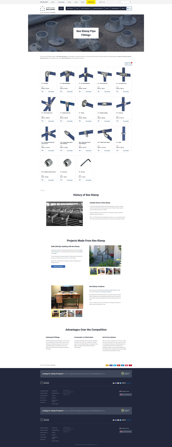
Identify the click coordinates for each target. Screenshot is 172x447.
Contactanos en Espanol (55, 401)
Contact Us (54, 397)
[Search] (130, 2)
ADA (107, 8)
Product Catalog (61, 2)
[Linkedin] (122, 365)
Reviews (82, 2)
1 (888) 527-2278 (102, 2)
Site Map (53, 395)
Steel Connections (85, 8)
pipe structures (113, 290)
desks (106, 290)
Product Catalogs (55, 403)
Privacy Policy (54, 390)
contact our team (64, 256)
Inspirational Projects (44, 390)
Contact (76, 2)
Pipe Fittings (70, 8)
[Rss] (107, 365)
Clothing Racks (115, 8)
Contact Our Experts (58, 266)
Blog (123, 8)
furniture (97, 291)
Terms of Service (43, 400)
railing (80, 250)
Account (69, 2)
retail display (80, 251)
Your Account (42, 397)
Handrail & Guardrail (97, 8)
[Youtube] (118, 365)
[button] (94, 271)
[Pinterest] (130, 365)
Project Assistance (43, 395)
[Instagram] (126, 365)
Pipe (77, 8)
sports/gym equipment (106, 291)
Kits (61, 8)
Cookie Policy (42, 402)
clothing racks (56, 251)
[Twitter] (114, 365)
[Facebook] (111, 365)
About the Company (44, 393)
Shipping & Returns (55, 393)
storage (55, 253)
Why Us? (52, 2)
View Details (51, 91)
